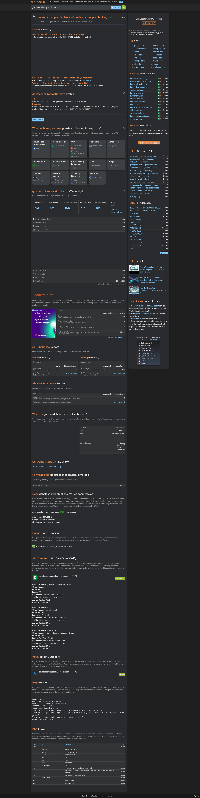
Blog (98, 796)
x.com (136, 52)
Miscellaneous (59, 142)
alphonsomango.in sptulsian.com (144, 173)
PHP (74, 168)
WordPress (96, 165)
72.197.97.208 (135, 228)
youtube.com (158, 45)
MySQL (113, 146)
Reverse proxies (60, 162)
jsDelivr (76, 148)
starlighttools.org (137, 90)
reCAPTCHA (96, 177)
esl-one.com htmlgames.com (143, 156)
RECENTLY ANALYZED (67, 2)
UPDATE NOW (149, 23)
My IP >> (164, 253)
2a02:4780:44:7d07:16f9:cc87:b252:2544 (147, 208)
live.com (156, 64)
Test (123, 675)
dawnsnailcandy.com (138, 84)
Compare (116, 7)
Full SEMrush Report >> (116, 337)
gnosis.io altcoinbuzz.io (140, 179)
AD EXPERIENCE (88, 2)
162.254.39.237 (136, 234)
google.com (139, 45)
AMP (37, 148)
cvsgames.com (136, 119)
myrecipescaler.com (138, 113)
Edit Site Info (38, 120)
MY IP (120, 2)
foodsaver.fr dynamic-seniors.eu (144, 168)
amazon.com (158, 52)
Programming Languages (77, 163)
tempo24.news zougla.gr (141, 191)
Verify (46, 656)
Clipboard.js (59, 146)
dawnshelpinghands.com (140, 116)
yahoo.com (157, 61)
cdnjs (75, 151)
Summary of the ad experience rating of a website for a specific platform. (61, 352)
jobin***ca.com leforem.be (142, 194)
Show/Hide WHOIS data (144, 313)
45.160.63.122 (135, 219)
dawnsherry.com (136, 96)
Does (63, 494)
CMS (92, 162)
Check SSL (120, 579)
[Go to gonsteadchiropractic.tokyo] (111, 17)
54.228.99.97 (135, 216)
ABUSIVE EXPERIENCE (100, 2)
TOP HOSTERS (79, 2)
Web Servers (39, 162)
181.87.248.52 (135, 231)
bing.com (137, 58)
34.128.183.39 (135, 214)
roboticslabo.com (40, 467)
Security (94, 173)
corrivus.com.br (136, 99)
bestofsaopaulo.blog (138, 78)
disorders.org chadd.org (141, 170)
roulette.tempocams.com (140, 81)
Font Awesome (97, 146)
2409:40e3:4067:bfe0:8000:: (142, 211)
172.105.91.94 (135, 225)
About (110, 796)
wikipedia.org (139, 64)
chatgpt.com (139, 61)
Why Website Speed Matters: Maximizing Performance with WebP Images (152, 269)
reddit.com (157, 55)
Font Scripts (95, 142)
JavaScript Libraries (76, 174)
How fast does (61, 474)
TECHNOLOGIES (112, 2)
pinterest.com (139, 67)
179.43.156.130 (136, 245)
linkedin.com (158, 58)
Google (45, 533)
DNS (39, 729)
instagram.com (159, 49)
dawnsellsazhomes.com (139, 87)
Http (39, 682)
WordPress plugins (57, 174)
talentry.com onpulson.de (141, 176)
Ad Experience (45, 347)
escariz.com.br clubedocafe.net (144, 185)
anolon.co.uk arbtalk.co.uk (141, 159)
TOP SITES (56, 2)
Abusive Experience (48, 383)
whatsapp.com (159, 67)
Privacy (103, 796)
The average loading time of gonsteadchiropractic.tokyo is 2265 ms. (59, 480)
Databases (114, 142)
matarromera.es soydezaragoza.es (145, 188)
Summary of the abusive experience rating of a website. (54, 388)
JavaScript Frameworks (39, 143)
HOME (50, 2)
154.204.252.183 (136, 242)
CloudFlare (77, 146)
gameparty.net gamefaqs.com (143, 165)
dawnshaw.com (136, 104)
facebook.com (140, 49)
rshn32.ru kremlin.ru (139, 162)
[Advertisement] (78, 58)
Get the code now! (149, 339)
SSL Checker (54, 558)
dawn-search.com (137, 102)
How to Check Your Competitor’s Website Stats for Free (153, 290)
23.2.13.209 (134, 248)
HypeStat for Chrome (150, 143)
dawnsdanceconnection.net (141, 107)
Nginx (38, 165)
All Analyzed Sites (88, 796)
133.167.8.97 (87, 80)
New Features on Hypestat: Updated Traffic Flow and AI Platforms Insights (151, 280)
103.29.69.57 (135, 222)
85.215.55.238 (135, 240)
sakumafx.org (55, 467)
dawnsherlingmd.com (138, 93)
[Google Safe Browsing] (33, 546)
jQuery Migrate (79, 182)
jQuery (75, 180)
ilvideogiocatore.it (137, 110)
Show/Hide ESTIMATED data (146, 306)
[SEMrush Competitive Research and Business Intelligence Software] (42, 295)
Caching (38, 173)
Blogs (111, 162)
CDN (73, 142)
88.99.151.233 (135, 237)
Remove (137, 319)
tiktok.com (138, 55)
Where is (59, 414)
